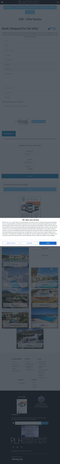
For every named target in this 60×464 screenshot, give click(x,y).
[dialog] (30, 232)
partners (10, 222)
